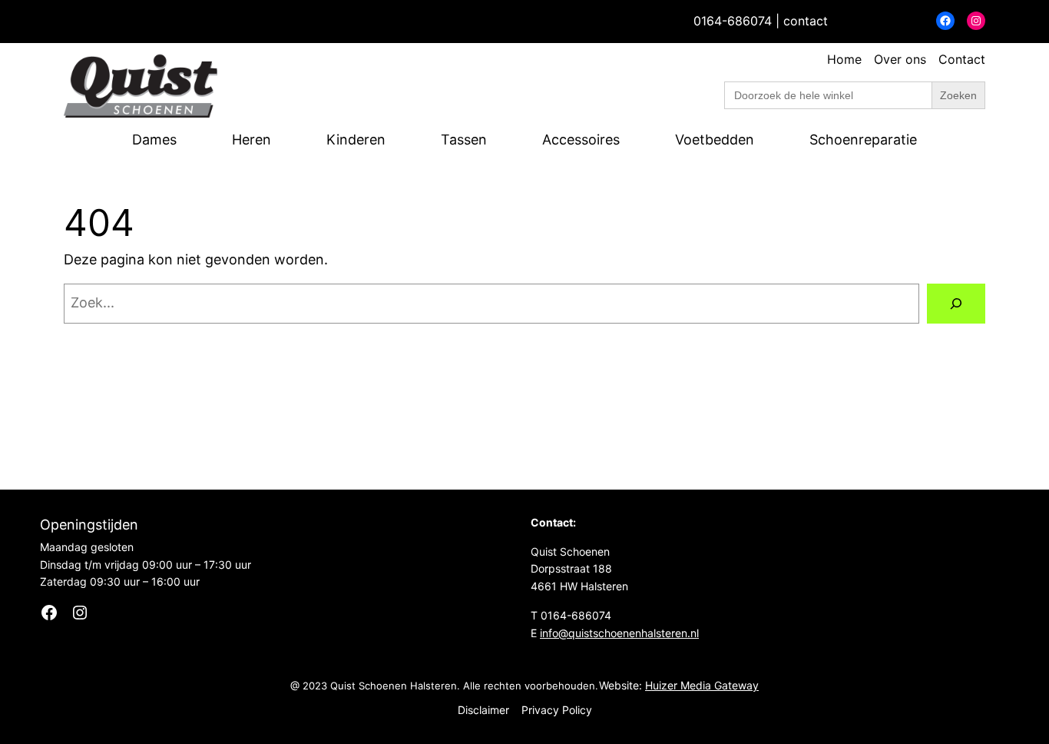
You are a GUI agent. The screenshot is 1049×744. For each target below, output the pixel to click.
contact (805, 20)
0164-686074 (732, 20)
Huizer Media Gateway (702, 685)
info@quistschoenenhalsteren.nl (619, 632)
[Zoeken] (956, 304)
